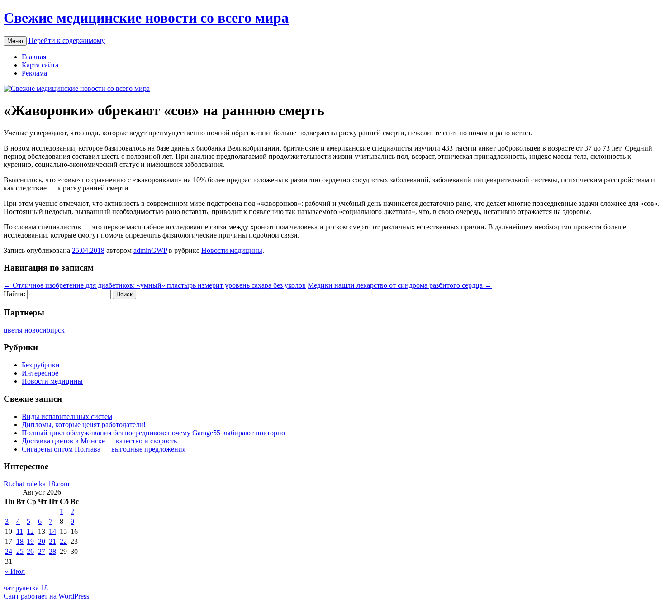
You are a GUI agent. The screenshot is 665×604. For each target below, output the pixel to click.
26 (30, 551)
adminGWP (150, 250)
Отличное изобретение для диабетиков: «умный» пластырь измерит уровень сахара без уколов (155, 285)
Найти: (14, 294)
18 (20, 541)
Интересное (40, 373)
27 (41, 551)
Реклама (34, 73)
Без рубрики (41, 365)
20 (41, 541)
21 (52, 541)
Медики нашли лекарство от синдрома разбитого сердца (400, 285)
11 (19, 531)
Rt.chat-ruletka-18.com (36, 484)
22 (63, 541)
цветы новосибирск (34, 330)
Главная (34, 57)
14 (52, 531)
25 (20, 551)
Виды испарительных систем (67, 416)
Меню (15, 41)
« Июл (15, 571)
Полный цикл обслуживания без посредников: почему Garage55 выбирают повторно (153, 433)
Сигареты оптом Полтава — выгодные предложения (103, 449)
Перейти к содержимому (66, 40)
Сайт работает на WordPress (46, 596)
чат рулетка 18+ (28, 588)
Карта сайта (40, 65)
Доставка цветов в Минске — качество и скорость (99, 441)
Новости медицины (231, 250)
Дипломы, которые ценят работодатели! (84, 424)
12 (30, 531)
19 (30, 541)
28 (52, 551)
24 (8, 551)
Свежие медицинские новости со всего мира (146, 18)
